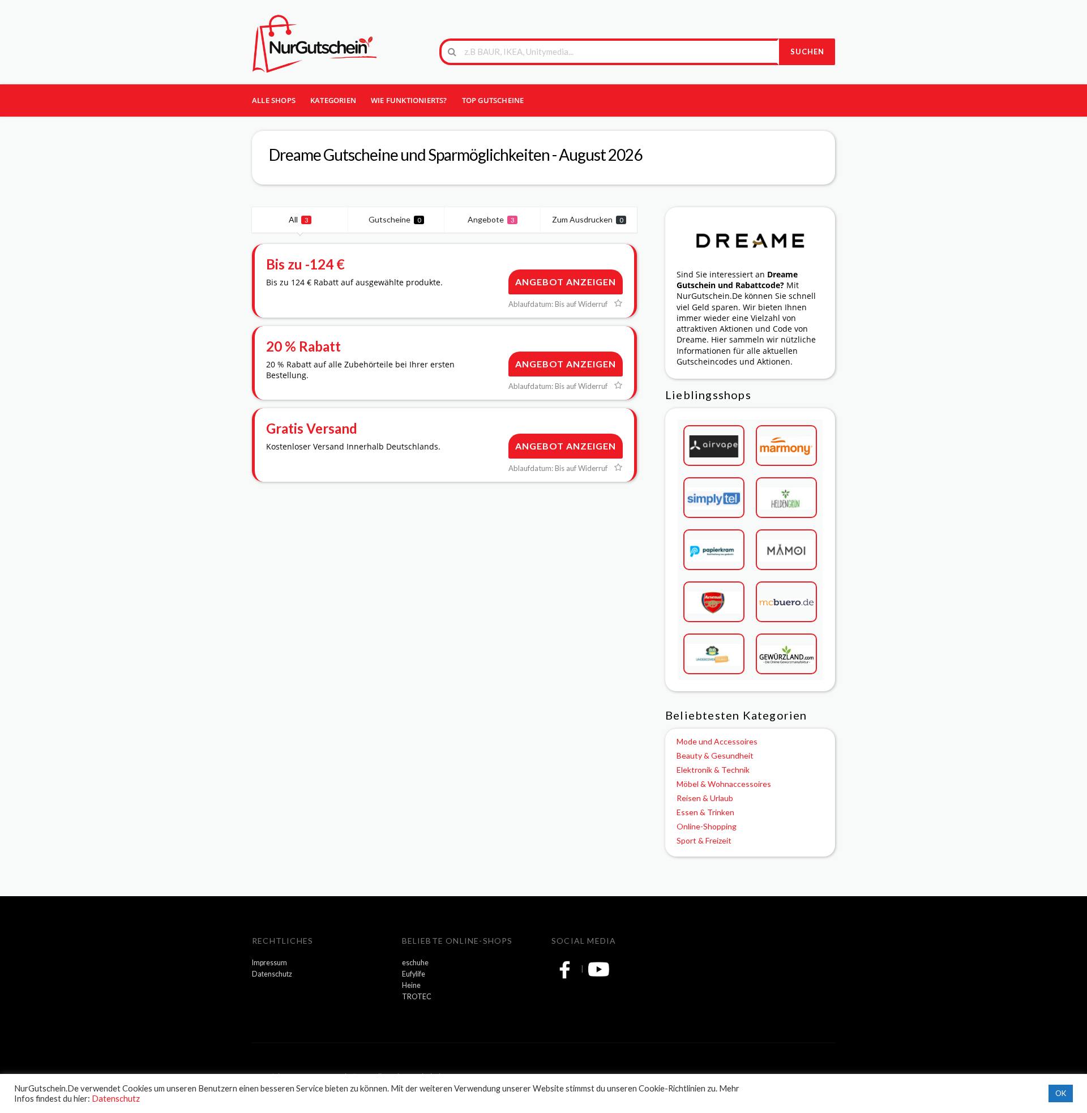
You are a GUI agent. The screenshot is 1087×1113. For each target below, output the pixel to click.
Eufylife (413, 974)
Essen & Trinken (705, 812)
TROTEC (416, 996)
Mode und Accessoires (717, 741)
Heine (411, 985)
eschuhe (415, 962)
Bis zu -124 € (305, 264)
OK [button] (1060, 1093)
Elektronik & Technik (713, 769)
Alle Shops (274, 100)
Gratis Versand (311, 428)
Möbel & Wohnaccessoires (724, 784)
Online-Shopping (707, 826)
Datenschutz (272, 974)
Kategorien (333, 100)
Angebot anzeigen (565, 281)
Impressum (269, 962)
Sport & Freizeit (704, 840)
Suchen (807, 51)
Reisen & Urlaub (705, 798)
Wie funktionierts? (409, 100)
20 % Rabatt (303, 346)
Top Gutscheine (493, 100)
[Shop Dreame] (750, 240)
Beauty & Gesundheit (715, 755)
